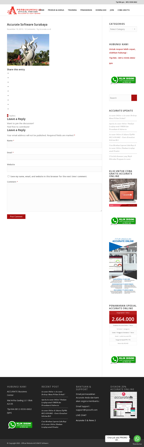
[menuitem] (41, 10)
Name (10, 140)
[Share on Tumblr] (11, 95)
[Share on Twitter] (11, 77)
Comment (12, 181)
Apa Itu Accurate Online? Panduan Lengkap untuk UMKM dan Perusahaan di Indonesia (121, 126)
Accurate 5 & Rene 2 (86, 420)
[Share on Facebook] (11, 73)
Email (10, 152)
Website (11, 164)
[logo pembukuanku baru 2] (24, 10)
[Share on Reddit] (11, 104)
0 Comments (30, 29)
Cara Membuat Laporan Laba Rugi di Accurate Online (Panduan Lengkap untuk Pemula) (122, 148)
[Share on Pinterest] (11, 86)
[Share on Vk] (11, 99)
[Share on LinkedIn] (11, 90)
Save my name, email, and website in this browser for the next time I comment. (48, 176)
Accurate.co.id (45, 29)
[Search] (134, 10)
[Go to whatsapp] (137, 438)
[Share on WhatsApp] (11, 82)
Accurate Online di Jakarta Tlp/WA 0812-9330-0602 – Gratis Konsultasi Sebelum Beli (122, 137)
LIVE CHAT (81, 415)
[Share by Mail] (11, 108)
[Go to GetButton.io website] (137, 444)
